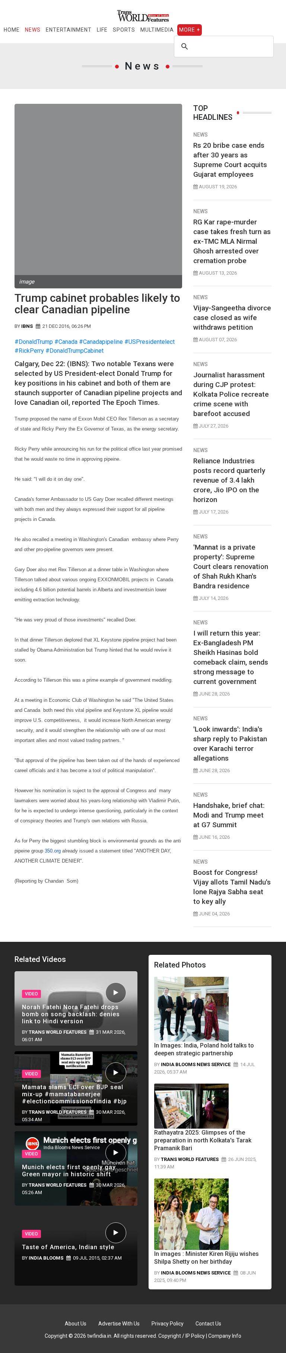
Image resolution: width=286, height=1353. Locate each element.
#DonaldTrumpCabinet (74, 350)
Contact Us (208, 1324)
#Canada (65, 341)
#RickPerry (29, 350)
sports (124, 30)
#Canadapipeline (101, 341)
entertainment (69, 30)
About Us (75, 1324)
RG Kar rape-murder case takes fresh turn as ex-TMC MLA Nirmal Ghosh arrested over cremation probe (232, 241)
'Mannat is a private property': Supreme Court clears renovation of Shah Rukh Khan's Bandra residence (230, 566)
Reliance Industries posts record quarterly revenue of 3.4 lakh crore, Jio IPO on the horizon (229, 480)
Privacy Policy (168, 1324)
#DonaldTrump (34, 341)
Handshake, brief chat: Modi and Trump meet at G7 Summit (228, 815)
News (33, 30)
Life (102, 30)
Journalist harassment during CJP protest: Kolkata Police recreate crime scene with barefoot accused (231, 394)
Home (12, 30)
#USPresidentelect (149, 341)
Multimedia (157, 30)
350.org (53, 851)
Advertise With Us (119, 1324)
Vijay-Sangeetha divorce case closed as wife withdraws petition (232, 318)
